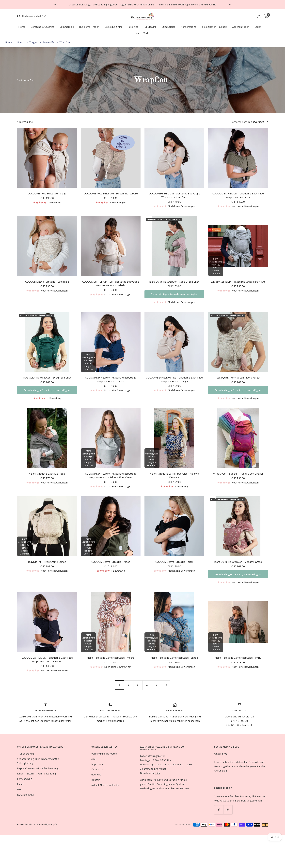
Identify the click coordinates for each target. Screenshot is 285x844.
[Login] (258, 16)
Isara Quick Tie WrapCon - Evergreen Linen (47, 377)
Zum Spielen (168, 26)
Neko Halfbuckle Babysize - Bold (47, 473)
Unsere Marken (142, 33)
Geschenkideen (240, 26)
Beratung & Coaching (42, 26)
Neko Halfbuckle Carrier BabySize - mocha (110, 657)
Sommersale (67, 26)
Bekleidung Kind (114, 26)
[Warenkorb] (266, 16)
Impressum (97, 764)
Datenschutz (98, 769)
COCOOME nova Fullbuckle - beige (47, 193)
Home (21, 26)
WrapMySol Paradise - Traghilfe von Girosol (238, 473)
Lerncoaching (24, 778)
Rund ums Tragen (89, 26)
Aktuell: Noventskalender (105, 785)
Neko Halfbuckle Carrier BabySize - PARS (238, 657)
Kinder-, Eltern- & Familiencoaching (37, 773)
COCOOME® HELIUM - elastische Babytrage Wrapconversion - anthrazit (47, 659)
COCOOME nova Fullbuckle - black (174, 561)
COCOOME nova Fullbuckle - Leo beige (47, 281)
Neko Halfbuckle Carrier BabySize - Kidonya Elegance (174, 475)
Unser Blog (220, 770)
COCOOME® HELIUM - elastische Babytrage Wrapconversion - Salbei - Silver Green (110, 475)
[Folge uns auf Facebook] (218, 809)
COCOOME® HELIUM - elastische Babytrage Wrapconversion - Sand (174, 195)
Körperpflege (188, 26)
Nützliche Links (25, 794)
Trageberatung (25, 753)
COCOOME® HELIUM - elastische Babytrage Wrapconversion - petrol (110, 379)
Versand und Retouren (104, 753)
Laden (257, 26)
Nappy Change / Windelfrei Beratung (38, 768)
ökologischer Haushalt (214, 26)
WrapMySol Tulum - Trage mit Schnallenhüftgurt (238, 281)
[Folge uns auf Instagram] (227, 809)
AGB (93, 758)
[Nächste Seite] (165, 685)
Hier (157, 773)
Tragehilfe (49, 42)
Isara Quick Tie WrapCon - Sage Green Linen (174, 281)
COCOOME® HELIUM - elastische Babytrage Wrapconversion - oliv (238, 195)
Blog (19, 789)
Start (19, 80)
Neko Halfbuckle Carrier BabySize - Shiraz (174, 657)
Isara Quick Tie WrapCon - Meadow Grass (238, 561)
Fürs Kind (133, 26)
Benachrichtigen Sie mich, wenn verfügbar (174, 294)
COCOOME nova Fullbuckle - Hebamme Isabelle (111, 193)
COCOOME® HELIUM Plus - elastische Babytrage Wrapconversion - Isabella (110, 283)
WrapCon (64, 42)
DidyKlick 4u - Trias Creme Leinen (47, 561)
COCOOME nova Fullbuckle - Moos (110, 561)
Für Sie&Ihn (150, 26)
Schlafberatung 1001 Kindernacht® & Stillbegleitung (38, 761)
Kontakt (95, 779)
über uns (96, 774)
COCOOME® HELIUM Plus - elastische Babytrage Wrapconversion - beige (174, 379)
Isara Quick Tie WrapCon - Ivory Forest (238, 377)
